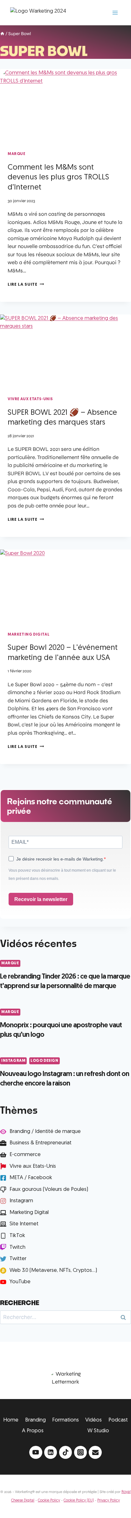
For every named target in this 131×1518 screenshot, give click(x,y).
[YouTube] (35, 1452)
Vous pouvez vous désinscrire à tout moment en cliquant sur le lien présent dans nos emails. (62, 874)
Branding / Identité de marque (45, 1131)
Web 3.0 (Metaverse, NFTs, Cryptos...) (53, 1270)
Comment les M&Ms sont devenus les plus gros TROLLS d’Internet (58, 178)
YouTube (20, 1282)
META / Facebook (31, 1177)
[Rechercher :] (65, 1317)
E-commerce (25, 1154)
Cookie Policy (49, 1500)
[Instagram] (80, 1452)
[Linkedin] (50, 1452)
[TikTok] (65, 1452)
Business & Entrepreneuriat (41, 1143)
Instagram (13, 1061)
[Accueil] (2, 34)
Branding (35, 1420)
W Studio (98, 1431)
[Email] (95, 1452)
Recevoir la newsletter (40, 899)
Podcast (118, 1420)
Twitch (17, 1247)
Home (10, 1420)
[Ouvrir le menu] (115, 12)
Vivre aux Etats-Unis (30, 399)
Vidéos (93, 1420)
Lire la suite (26, 285)
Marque (16, 154)
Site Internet (24, 1224)
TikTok (17, 1235)
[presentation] (65, 105)
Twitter (18, 1258)
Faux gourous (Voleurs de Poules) (49, 1189)
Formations (65, 1420)
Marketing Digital (28, 635)
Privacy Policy (108, 1500)
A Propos (33, 1431)
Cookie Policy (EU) (79, 1500)
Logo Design (45, 1061)
